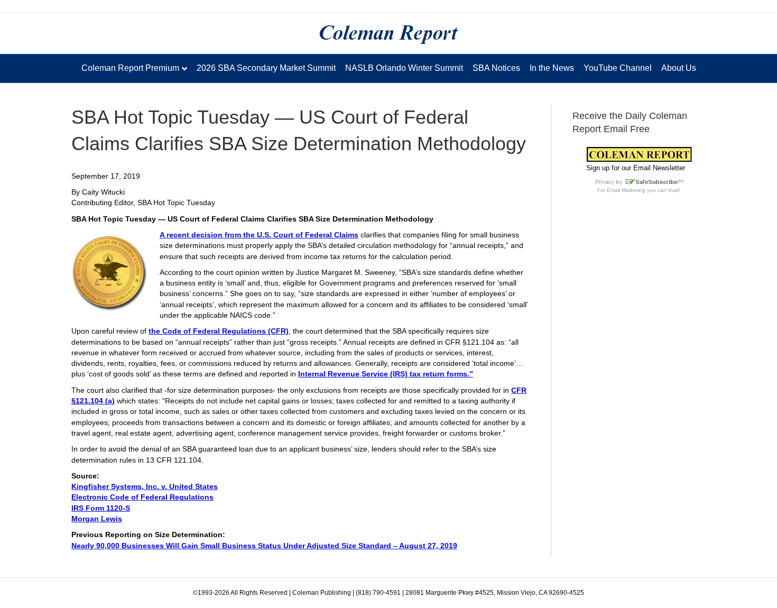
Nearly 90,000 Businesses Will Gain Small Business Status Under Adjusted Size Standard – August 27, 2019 (264, 545)
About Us (678, 67)
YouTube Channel (618, 67)
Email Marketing (626, 190)
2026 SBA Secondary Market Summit (266, 67)
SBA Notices (496, 67)
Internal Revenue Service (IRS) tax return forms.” (385, 374)
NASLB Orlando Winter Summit (404, 67)
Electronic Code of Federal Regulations (142, 497)
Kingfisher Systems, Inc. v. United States (144, 486)
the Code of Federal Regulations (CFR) (219, 331)
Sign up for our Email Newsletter (635, 168)
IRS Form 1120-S (100, 508)
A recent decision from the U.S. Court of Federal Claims (259, 235)
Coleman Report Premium (130, 67)
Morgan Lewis (96, 518)
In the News (552, 67)
